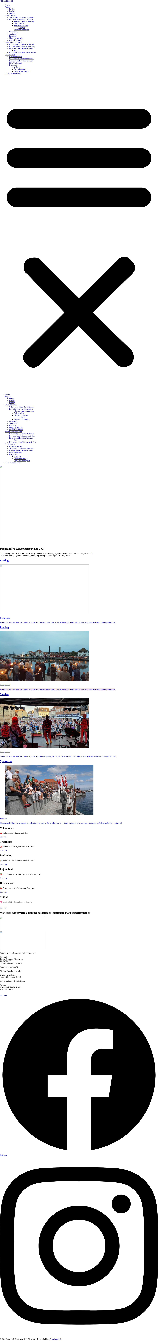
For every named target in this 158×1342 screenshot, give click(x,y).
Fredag (11, 9)
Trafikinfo (13, 34)
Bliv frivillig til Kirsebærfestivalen (21, 44)
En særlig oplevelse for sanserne (21, 19)
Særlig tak (3, 818)
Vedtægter (17, 67)
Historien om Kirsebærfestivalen (21, 61)
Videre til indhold (6, 1)
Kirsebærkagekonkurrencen (24, 21)
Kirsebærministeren (21, 26)
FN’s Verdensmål (15, 63)
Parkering (12, 36)
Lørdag (12, 11)
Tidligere (22, 28)
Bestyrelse (13, 65)
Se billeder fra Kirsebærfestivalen (21, 59)
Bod (15, 50)
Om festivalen (10, 55)
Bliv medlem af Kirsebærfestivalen (22, 46)
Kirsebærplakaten (15, 57)
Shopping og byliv (16, 38)
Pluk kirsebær (19, 24)
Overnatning (13, 32)
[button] (79, 234)
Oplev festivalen (11, 15)
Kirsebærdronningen (21, 30)
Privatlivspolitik (55, 1339)
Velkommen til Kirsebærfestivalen (21, 17)
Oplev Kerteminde (16, 40)
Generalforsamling (20, 69)
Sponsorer (6, 761)
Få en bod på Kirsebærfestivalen (21, 48)
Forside (7, 5)
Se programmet (5, 618)
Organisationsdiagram (22, 71)
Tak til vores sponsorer (13, 73)
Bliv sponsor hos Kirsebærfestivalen (22, 53)
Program (8, 7)
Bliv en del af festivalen (13, 42)
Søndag (12, 13)
